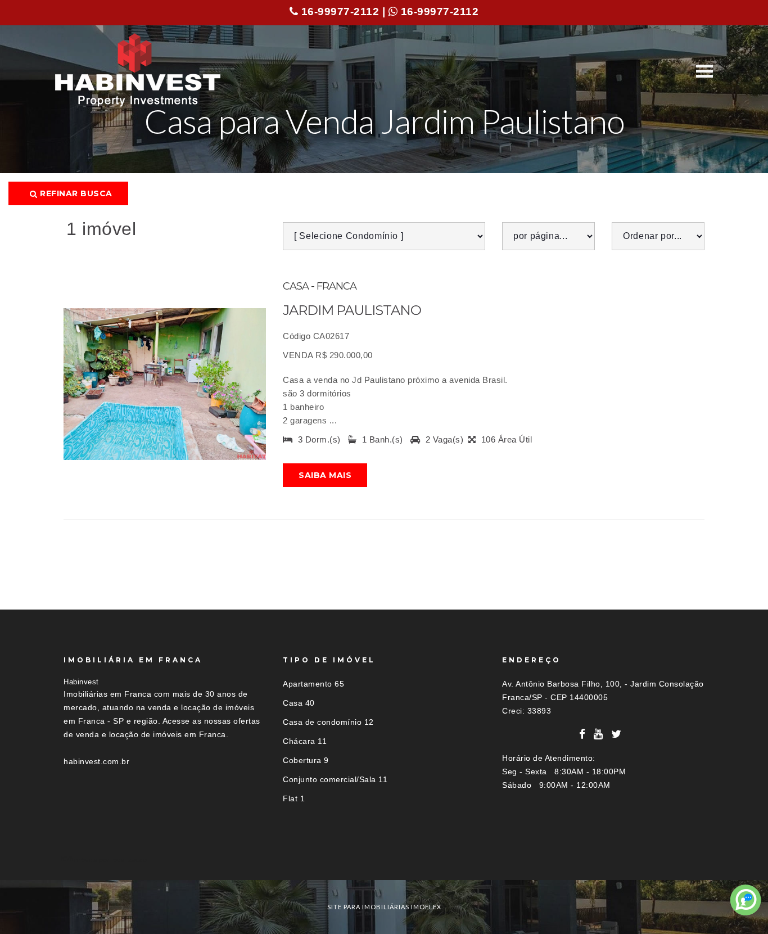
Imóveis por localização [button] (109, 859)
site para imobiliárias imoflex (384, 906)
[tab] (384, 859)
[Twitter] (616, 734)
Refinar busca (75, 193)
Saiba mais (325, 475)
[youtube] (598, 734)
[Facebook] (582, 734)
